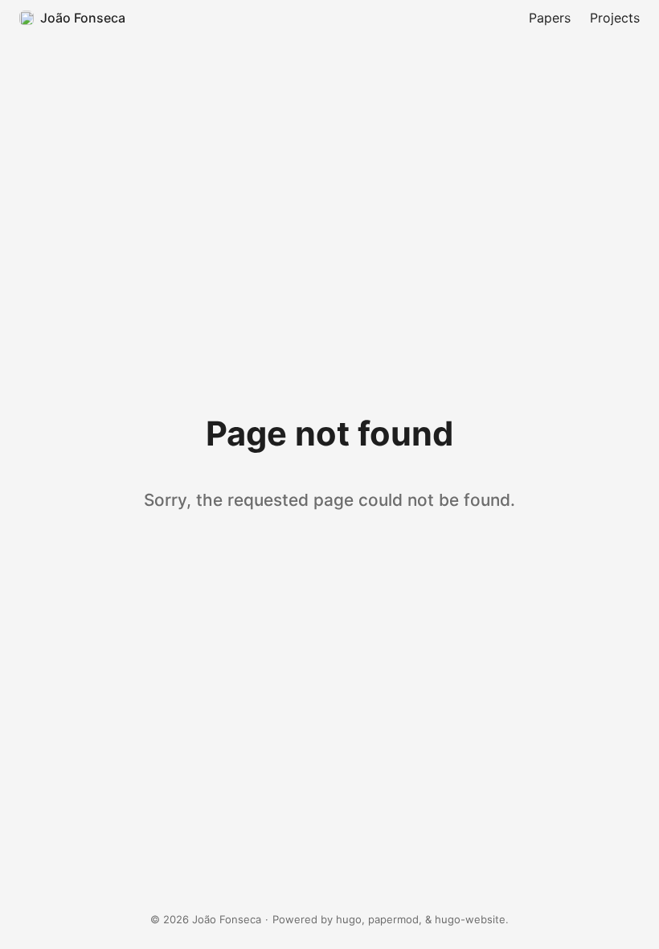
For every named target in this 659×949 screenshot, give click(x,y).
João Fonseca (82, 18)
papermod (393, 919)
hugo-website (470, 919)
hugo (349, 919)
